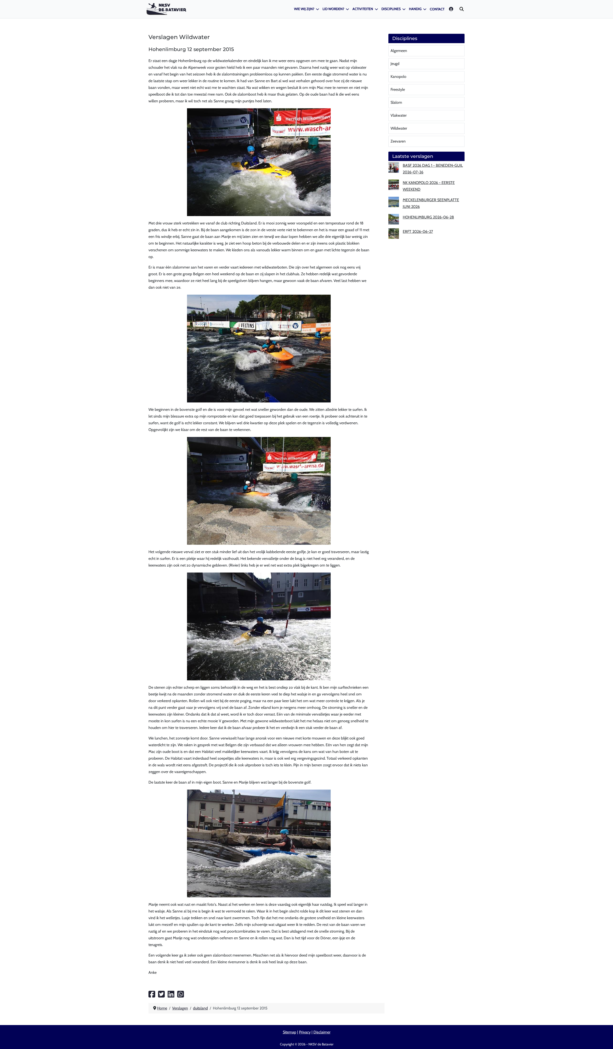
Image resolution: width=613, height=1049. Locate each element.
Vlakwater (399, 115)
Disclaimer (321, 1032)
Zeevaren (398, 141)
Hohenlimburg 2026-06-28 (428, 217)
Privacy (305, 1032)
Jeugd (395, 63)
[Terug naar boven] (604, 1039)
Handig (415, 9)
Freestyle (398, 89)
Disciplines (391, 9)
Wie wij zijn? (304, 9)
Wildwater (399, 128)
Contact (437, 9)
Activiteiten (362, 9)
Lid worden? (333, 9)
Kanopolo (398, 76)
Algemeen (399, 50)
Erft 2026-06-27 (418, 231)
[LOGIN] (451, 9)
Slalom (396, 102)
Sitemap (289, 1032)
